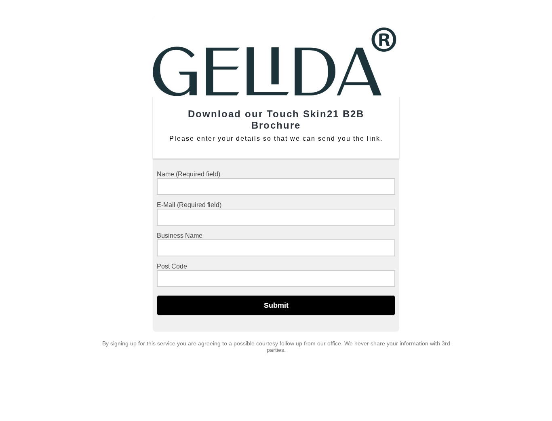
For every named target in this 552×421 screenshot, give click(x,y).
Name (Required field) (188, 174)
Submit (276, 305)
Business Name (179, 235)
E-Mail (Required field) (189, 204)
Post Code (172, 266)
